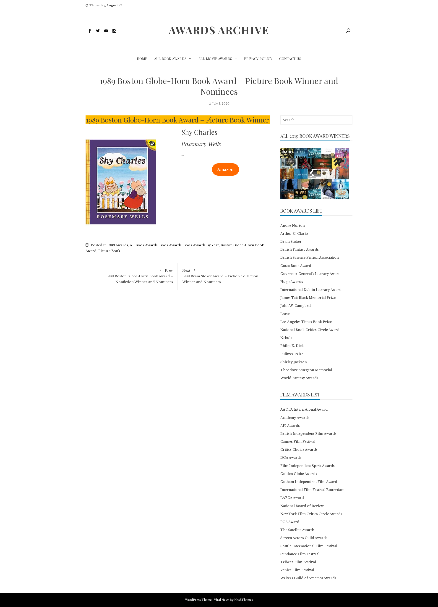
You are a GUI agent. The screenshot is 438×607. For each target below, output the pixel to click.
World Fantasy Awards (299, 378)
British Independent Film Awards (308, 434)
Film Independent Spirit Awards (307, 466)
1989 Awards (117, 245)
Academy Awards (294, 418)
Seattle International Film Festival (308, 546)
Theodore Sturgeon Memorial (306, 370)
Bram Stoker (291, 242)
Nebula (286, 338)
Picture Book (109, 251)
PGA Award (289, 522)
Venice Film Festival (297, 570)
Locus (285, 314)
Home (142, 58)
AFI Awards (290, 426)
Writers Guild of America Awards (308, 578)
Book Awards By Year (201, 245)
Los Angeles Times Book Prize (306, 322)
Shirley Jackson (293, 362)
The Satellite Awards (297, 530)
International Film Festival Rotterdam (312, 490)
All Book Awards (170, 58)
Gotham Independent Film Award (308, 482)
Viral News (221, 600)
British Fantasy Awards (299, 249)
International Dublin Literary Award (311, 290)
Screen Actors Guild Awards (303, 538)
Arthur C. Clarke (294, 234)
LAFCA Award (292, 498)
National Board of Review (302, 506)
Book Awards (170, 245)
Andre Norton (292, 226)
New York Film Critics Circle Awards (311, 514)
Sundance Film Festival (299, 554)
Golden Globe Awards (298, 474)
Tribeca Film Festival (298, 562)
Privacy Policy (258, 58)
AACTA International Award (304, 409)
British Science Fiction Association (309, 257)
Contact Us (290, 58)
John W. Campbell (295, 306)
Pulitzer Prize (291, 354)
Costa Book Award (295, 266)
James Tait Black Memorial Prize (308, 298)
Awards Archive (219, 30)
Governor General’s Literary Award (310, 274)
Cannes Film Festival (297, 442)
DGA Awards (290, 458)
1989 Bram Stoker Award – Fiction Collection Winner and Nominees (220, 276)
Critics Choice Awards (299, 450)
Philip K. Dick (292, 346)
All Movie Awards (215, 58)
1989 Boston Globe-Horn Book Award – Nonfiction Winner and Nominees (139, 276)
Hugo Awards (291, 282)
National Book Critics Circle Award (309, 330)
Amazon (225, 169)
